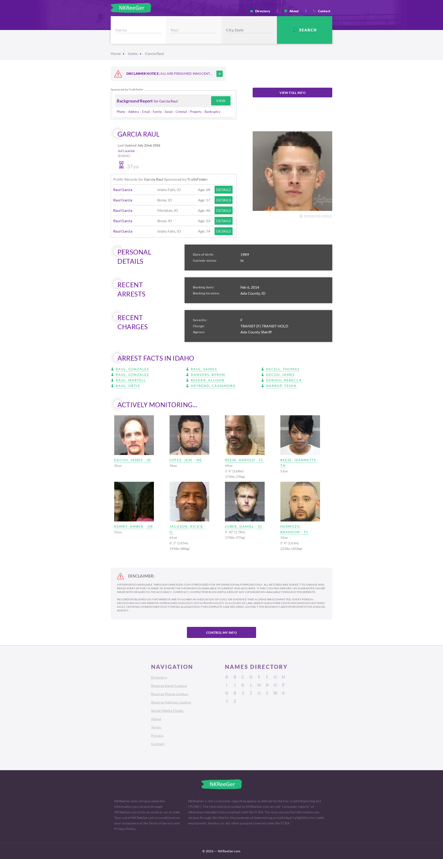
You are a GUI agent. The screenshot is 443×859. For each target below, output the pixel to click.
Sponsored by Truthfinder (127, 89)
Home (116, 53)
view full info (292, 93)
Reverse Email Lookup (169, 686)
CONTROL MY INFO (221, 633)
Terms (156, 727)
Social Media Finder (167, 710)
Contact (324, 10)
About (294, 10)
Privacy (157, 735)
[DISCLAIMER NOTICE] (219, 74)
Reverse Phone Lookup (169, 694)
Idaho (133, 53)
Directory (262, 10)
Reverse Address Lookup (171, 702)
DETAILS (223, 189)
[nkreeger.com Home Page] (131, 8)
